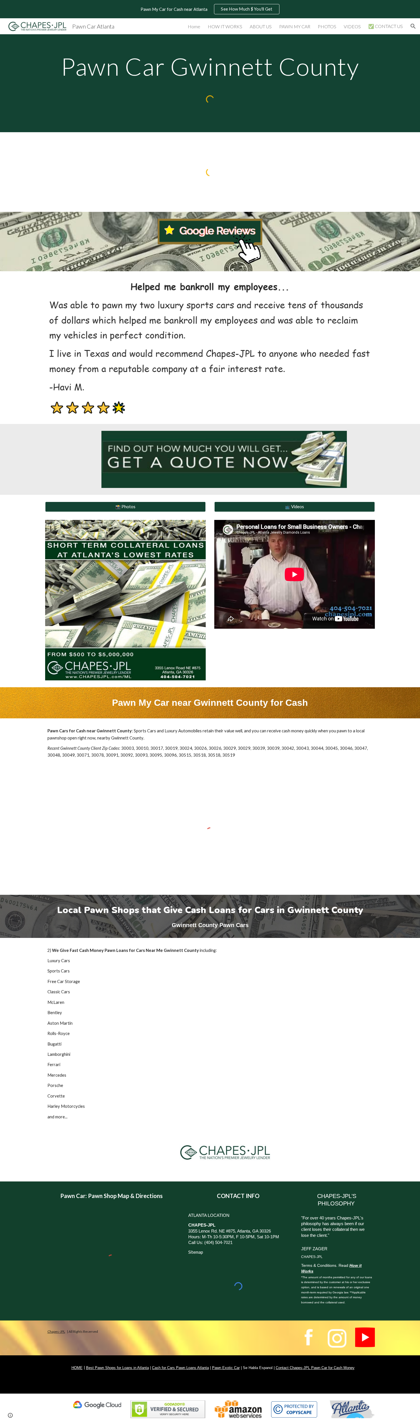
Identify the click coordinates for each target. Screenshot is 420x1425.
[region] (210, 9)
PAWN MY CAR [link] (294, 26)
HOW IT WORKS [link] (225, 26)
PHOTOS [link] (327, 26)
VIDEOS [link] (352, 26)
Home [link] (194, 26)
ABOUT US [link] (261, 26)
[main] (210, 66)
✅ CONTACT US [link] (385, 26)
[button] (413, 26)
